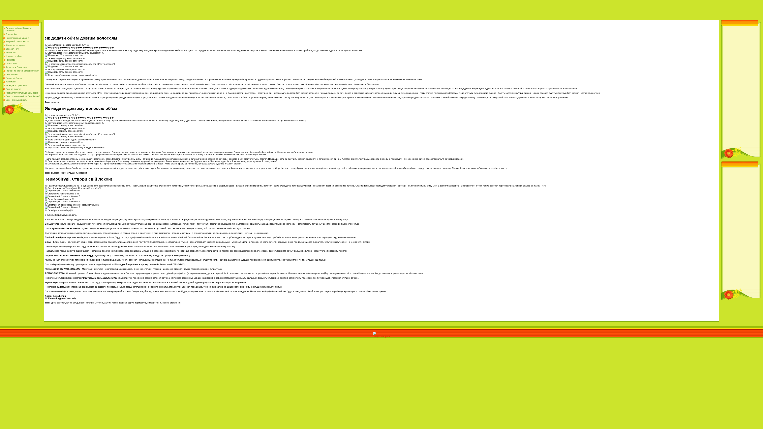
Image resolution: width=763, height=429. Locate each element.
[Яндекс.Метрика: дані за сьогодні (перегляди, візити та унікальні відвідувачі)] (381, 335)
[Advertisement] (72, 9)
